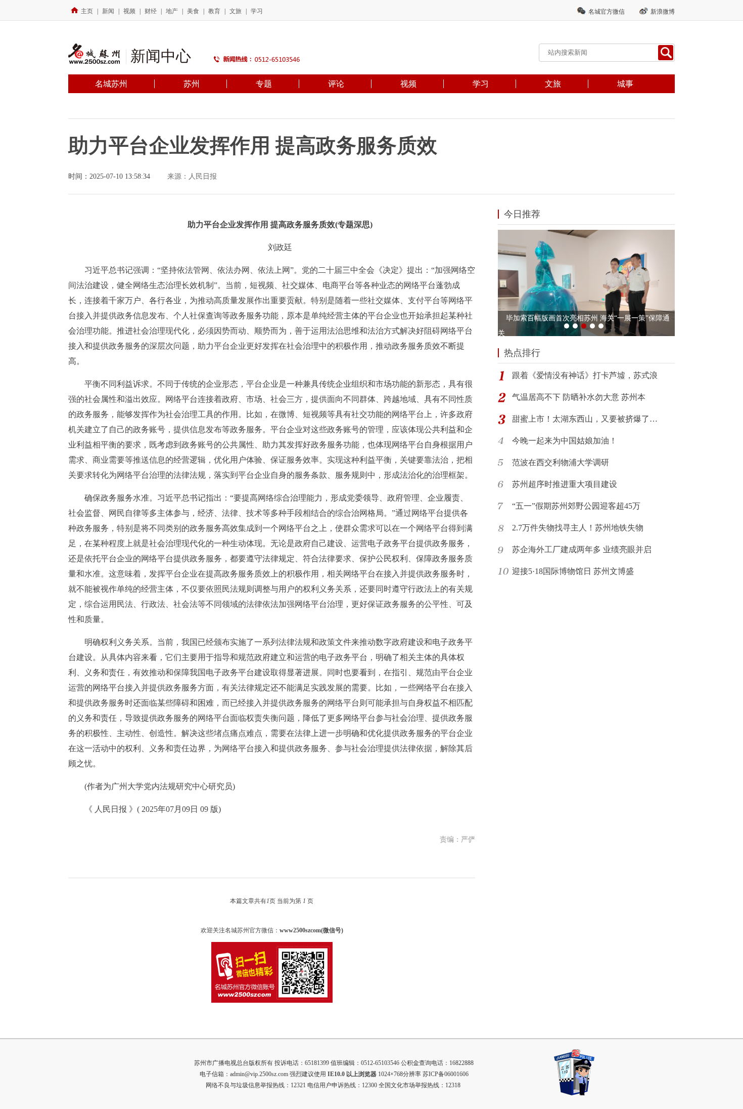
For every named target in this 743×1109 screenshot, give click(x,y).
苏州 (191, 83)
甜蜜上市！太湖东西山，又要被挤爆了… (585, 419)
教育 (214, 11)
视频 (129, 11)
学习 (257, 11)
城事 (625, 83)
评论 (336, 83)
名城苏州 (111, 83)
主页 (87, 11)
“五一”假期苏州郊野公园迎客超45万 (576, 506)
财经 (151, 11)
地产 (172, 11)
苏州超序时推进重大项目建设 (564, 484)
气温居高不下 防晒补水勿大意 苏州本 (578, 397)
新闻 (108, 11)
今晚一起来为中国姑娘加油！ (564, 440)
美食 (193, 11)
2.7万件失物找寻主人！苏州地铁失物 (577, 527)
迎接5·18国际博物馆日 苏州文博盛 (573, 571)
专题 (264, 83)
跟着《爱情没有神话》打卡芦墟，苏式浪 (585, 375)
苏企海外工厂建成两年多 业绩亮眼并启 (582, 549)
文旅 (235, 11)
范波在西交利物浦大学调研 (560, 462)
